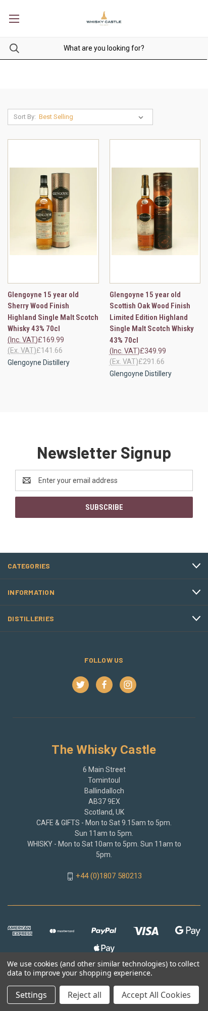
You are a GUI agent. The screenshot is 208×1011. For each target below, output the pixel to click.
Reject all (84, 994)
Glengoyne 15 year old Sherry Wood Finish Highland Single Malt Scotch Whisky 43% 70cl (53, 312)
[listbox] (93, 117)
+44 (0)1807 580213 (109, 875)
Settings (31, 994)
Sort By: (25, 116)
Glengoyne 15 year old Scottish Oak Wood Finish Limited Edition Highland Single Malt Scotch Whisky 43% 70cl (152, 317)
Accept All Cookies (156, 994)
